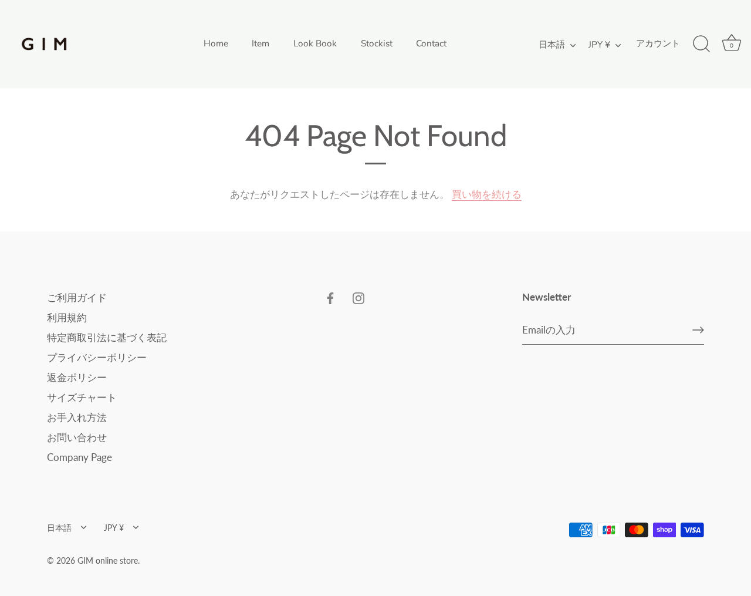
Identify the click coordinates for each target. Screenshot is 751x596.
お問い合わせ (77, 437)
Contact (431, 43)
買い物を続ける (487, 194)
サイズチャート (82, 397)
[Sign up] (698, 330)
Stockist (377, 43)
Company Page (79, 457)
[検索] (701, 44)
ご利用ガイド (77, 297)
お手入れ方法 (77, 417)
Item (260, 43)
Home (216, 43)
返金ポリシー (77, 377)
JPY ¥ (599, 44)
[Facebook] (330, 297)
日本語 (552, 44)
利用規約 (67, 317)
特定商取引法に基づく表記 (107, 337)
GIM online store (107, 560)
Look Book (315, 43)
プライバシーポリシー (97, 357)
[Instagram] (358, 297)
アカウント (658, 43)
